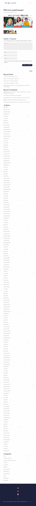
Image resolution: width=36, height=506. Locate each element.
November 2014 (7, 333)
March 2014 (6, 351)
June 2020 (6, 196)
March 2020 (6, 202)
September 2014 (7, 337)
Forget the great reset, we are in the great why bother (18, 102)
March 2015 (6, 324)
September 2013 (7, 364)
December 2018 (7, 235)
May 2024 (6, 107)
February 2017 (6, 282)
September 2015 (7, 311)
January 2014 (6, 355)
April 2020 (6, 200)
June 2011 (6, 424)
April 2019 (6, 227)
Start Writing (6, 471)
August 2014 (6, 340)
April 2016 (6, 295)
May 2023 (6, 120)
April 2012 (6, 402)
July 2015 (5, 315)
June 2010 (6, 446)
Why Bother (6, 478)
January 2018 (6, 260)
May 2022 (6, 145)
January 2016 (6, 302)
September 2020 (7, 189)
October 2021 (6, 160)
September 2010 (7, 439)
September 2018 (7, 242)
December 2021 (7, 156)
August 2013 (6, 366)
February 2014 (6, 353)
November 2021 (7, 158)
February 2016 (6, 300)
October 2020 (6, 187)
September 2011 (7, 417)
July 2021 (5, 167)
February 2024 (7, 109)
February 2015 (6, 326)
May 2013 (5, 373)
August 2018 (6, 244)
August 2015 (6, 313)
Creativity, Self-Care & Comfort (10, 460)
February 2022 (7, 151)
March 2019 (6, 229)
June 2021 (6, 169)
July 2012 (5, 395)
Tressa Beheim (6, 12)
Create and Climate (7, 458)
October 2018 (6, 240)
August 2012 (6, 393)
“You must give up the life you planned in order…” (20, 97)
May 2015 (5, 320)
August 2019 (6, 218)
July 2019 (6, 220)
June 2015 (6, 317)
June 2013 (6, 371)
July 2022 (6, 140)
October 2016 (6, 286)
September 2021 (7, 162)
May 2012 (5, 399)
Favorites (5, 462)
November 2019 (7, 211)
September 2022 (7, 136)
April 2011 (5, 428)
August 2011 (6, 419)
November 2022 (7, 131)
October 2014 (6, 335)
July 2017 (5, 271)
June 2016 (6, 291)
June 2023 (6, 118)
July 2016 (6, 289)
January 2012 (6, 408)
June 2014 (6, 344)
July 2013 (5, 368)
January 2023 (6, 127)
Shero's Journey (7, 469)
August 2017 (6, 269)
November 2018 (7, 238)
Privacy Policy (30, 501)
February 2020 (7, 204)
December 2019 (7, 209)
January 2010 (6, 450)
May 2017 (5, 275)
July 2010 (6, 444)
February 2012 (6, 406)
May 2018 (6, 251)
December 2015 (7, 304)
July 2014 (5, 342)
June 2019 (6, 222)
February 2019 (6, 231)
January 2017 (6, 284)
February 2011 (6, 433)
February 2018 (6, 258)
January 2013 (6, 382)
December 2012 (7, 384)
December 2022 (7, 129)
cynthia (5, 102)
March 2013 (6, 377)
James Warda (6, 97)
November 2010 (7, 435)
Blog (4, 456)
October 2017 (6, 264)
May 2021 (5, 171)
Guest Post (6, 464)
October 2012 (6, 388)
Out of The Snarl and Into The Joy (10, 76)
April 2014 (6, 348)
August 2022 (6, 138)
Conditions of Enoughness (15, 95)
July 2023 (6, 116)
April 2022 (6, 147)
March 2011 (6, 430)
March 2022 (6, 149)
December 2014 (7, 331)
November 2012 (7, 386)
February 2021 (6, 178)
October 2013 (6, 362)
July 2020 (6, 193)
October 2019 (6, 213)
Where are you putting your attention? (11, 78)
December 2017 (7, 262)
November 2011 (7, 413)
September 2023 (7, 111)
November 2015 (7, 306)
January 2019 (6, 233)
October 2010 (6, 437)
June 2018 (6, 249)
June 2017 (6, 273)
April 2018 (6, 253)
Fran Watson (6, 95)
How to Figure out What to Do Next (11, 83)
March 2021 (6, 176)
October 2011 (6, 415)
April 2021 (6, 173)
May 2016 (6, 293)
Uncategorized (7, 473)
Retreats (5, 467)
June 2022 (6, 142)
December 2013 (7, 357)
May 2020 (6, 198)
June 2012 (6, 397)
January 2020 (6, 207)
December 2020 (7, 182)
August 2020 (6, 191)
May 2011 (5, 426)
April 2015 (6, 322)
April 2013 (6, 375)
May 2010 (6, 448)
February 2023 (7, 125)
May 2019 (6, 224)
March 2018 (6, 255)
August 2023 (6, 114)
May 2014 (5, 346)
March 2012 (6, 404)
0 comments (14, 12)
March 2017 (6, 280)
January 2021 (6, 180)
